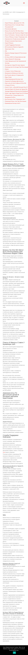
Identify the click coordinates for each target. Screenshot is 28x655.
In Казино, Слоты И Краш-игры (13, 71)
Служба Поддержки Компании (12, 45)
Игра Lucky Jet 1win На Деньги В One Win (15, 83)
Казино (7, 69)
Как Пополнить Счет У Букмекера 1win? (15, 99)
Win (6, 51)
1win (4, 452)
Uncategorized (19, 12)
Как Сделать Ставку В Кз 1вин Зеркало (15, 65)
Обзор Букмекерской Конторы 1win (14, 79)
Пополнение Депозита (10, 29)
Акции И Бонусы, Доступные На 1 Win (14, 23)
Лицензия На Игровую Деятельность (14, 81)
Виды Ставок (8, 77)
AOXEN (7, 12)
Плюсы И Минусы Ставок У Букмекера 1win (16, 37)
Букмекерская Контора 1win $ (12, 103)
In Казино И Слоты (10, 85)
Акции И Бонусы (9, 43)
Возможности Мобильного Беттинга (14, 73)
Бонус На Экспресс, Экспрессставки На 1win (16, 35)
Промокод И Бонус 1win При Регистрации (15, 101)
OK (14, 652)
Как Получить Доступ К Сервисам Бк (14, 75)
